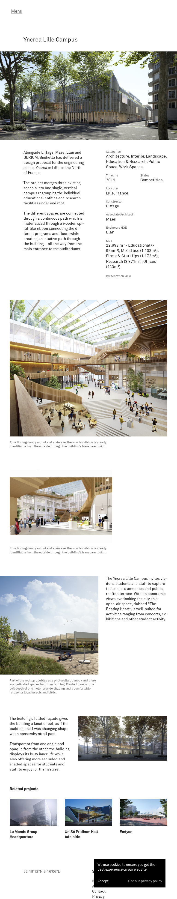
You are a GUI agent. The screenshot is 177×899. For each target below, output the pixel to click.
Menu (16, 11)
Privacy (98, 896)
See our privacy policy (145, 881)
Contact (99, 891)
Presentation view (118, 276)
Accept (103, 881)
